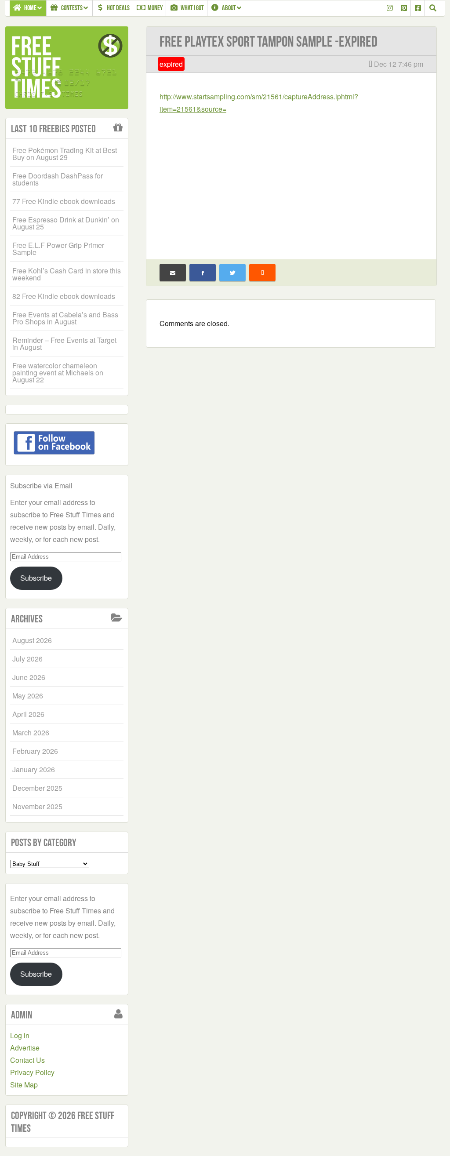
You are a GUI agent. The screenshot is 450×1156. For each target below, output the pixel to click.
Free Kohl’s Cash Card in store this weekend (66, 274)
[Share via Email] (173, 272)
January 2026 (33, 769)
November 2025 (37, 806)
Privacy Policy (32, 1072)
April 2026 (28, 714)
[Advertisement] (291, 181)
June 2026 (28, 677)
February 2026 (35, 751)
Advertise (25, 1048)
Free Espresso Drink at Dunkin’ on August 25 (65, 223)
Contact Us (27, 1060)
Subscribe (36, 578)
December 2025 (37, 788)
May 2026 (27, 696)
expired (171, 64)
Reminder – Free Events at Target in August (64, 343)
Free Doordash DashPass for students (57, 179)
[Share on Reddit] (262, 272)
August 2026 (32, 640)
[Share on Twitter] (232, 272)
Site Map (24, 1085)
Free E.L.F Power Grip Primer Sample (58, 248)
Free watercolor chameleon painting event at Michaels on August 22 (57, 372)
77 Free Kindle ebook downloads (63, 201)
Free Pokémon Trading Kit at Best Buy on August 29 (64, 153)
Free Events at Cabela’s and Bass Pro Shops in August (65, 318)
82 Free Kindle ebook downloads (63, 296)
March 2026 (30, 732)
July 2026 (27, 659)
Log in (19, 1035)
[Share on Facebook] (202, 272)
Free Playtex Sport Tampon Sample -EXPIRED (268, 41)
